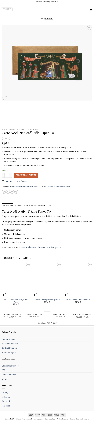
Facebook (6, 401)
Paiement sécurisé (10, 343)
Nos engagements (9, 339)
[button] (7, 9)
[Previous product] (8, 138)
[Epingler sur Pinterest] (16, 192)
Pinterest (6, 406)
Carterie (23, 129)
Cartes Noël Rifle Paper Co (30, 186)
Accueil (4, 129)
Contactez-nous (9, 375)
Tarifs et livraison (9, 348)
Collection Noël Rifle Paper (50, 186)
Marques (5, 379)
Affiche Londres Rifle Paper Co (78, 300)
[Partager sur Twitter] (12, 192)
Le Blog (5, 392)
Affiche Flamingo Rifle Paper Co (47, 300)
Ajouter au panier (26, 175)
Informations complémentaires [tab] (30, 205)
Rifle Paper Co (65, 186)
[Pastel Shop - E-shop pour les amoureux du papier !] (47, 9)
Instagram (6, 397)
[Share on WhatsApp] (4, 192)
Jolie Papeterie (13, 129)
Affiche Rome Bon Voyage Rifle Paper (16, 301)
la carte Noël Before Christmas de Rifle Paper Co (40, 247)
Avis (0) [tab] (49, 205)
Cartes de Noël (33, 129)
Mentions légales (9, 352)
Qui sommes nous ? (10, 366)
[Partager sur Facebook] (8, 192)
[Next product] (4, 138)
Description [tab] (7, 205)
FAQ (4, 370)
